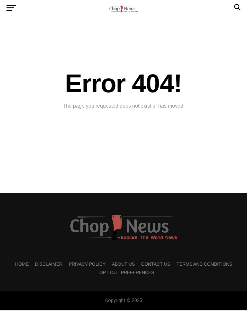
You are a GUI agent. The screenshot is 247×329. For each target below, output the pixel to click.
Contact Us (155, 264)
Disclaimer (48, 264)
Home (22, 264)
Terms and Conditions (204, 264)
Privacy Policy (87, 264)
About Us (123, 264)
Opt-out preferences (126, 272)
